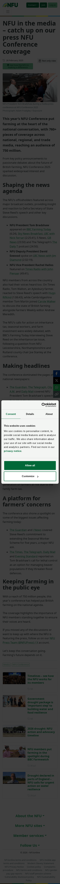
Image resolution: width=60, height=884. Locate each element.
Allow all (30, 465)
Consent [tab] (11, 414)
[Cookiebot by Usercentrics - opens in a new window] (42, 405)
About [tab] (49, 414)
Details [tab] (30, 414)
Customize (28, 476)
